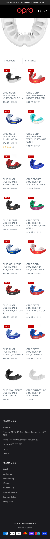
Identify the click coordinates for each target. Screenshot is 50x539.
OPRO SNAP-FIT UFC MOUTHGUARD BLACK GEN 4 (12, 393)
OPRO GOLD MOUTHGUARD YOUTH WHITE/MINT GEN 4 (36, 137)
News (5, 448)
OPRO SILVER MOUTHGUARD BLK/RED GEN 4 (10, 182)
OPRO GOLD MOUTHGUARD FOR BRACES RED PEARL (35, 95)
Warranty (6, 483)
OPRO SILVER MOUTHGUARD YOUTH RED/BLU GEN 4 (36, 309)
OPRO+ (6, 453)
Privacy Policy (8, 487)
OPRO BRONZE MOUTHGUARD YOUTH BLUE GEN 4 (35, 182)
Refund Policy (8, 478)
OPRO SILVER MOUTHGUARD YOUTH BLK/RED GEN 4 (13, 309)
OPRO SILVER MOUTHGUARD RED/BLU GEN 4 (34, 352)
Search (5, 469)
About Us (7, 427)
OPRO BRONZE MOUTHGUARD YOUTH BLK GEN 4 (11, 223)
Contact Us (7, 473)
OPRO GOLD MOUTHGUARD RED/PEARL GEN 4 (35, 267)
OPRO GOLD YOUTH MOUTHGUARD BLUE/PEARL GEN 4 (12, 267)
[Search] (40, 11)
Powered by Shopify (25, 527)
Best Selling (30, 60)
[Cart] (46, 11)
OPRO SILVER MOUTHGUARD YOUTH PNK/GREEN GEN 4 (35, 224)
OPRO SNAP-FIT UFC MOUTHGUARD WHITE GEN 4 (36, 393)
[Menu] (4, 11)
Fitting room (8, 501)
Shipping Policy (9, 496)
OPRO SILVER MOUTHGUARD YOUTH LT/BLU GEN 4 (13, 352)
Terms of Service (10, 492)
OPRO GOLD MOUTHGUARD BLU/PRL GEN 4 (10, 136)
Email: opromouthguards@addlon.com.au (20, 439)
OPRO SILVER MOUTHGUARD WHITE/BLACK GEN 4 (13, 95)
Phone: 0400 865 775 (12, 444)
